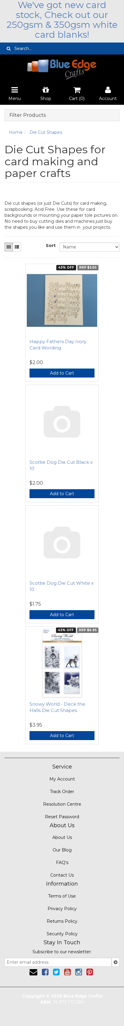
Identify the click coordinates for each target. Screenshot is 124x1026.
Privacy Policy (62, 908)
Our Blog (62, 850)
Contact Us (62, 875)
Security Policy (62, 933)
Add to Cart (62, 373)
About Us (62, 837)
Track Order (62, 791)
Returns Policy (62, 921)
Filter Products (27, 115)
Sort (50, 245)
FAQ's (62, 862)
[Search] (9, 48)
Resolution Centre (62, 804)
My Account (62, 779)
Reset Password (62, 816)
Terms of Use (62, 896)
